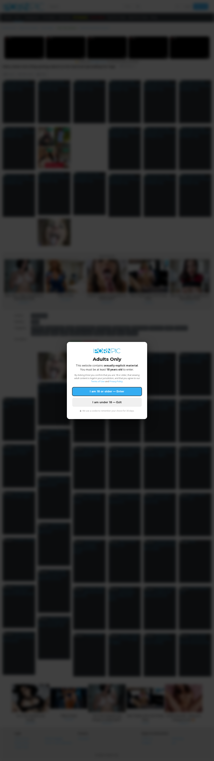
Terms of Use (98, 381)
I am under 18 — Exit (107, 402)
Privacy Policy (116, 381)
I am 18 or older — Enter (107, 391)
